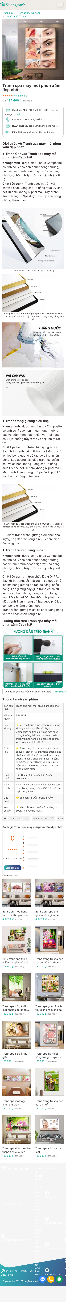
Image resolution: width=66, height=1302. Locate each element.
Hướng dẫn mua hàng (37, 1191)
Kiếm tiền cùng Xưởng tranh (37, 1268)
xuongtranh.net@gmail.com (15, 1239)
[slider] (7, 96)
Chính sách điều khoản (37, 1242)
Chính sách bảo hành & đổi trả (38, 1226)
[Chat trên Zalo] (42, 1279)
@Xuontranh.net (53, 1222)
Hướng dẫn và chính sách (38, 1174)
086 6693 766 (13, 1204)
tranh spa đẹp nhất (43, 818)
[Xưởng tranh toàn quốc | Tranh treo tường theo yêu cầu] (14, 5)
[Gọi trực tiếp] (50, 1279)
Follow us (51, 1168)
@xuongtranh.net (54, 1197)
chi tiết (17, 114)
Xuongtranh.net (53, 1274)
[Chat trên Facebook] (59, 1279)
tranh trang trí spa (19, 818)
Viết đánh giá (20, 95)
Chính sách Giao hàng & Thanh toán (38, 1208)
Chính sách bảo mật (38, 1254)
